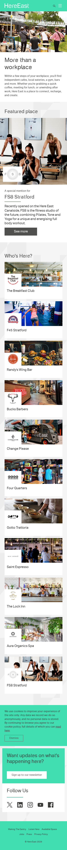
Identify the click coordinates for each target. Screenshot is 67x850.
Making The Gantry (17, 829)
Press (29, 834)
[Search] (54, 6)
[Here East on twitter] (10, 805)
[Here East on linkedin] (20, 805)
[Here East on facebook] (51, 805)
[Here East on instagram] (30, 805)
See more (21, 231)
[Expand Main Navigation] (60, 5)
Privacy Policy (41, 834)
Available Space (49, 829)
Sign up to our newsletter (27, 775)
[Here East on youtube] (40, 805)
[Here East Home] (17, 5)
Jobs (21, 834)
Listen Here (33, 829)
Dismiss (14, 738)
